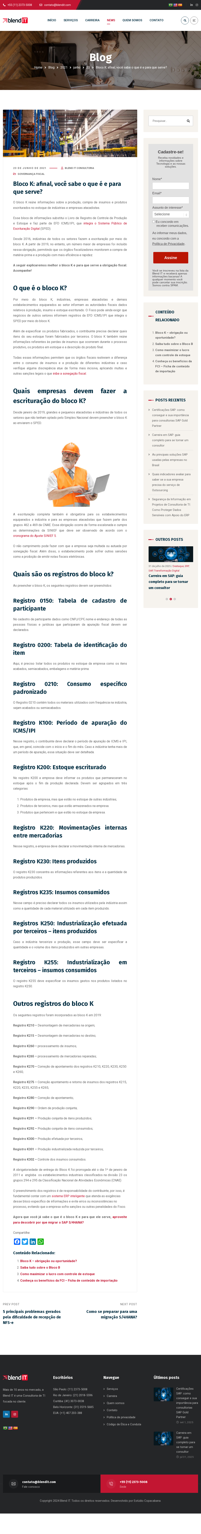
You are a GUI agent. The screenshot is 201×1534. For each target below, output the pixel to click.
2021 (64, 67)
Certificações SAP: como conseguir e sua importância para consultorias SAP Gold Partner (187, 1403)
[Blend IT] (15, 20)
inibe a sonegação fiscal (69, 373)
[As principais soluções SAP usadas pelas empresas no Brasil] (170, 554)
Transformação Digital (174, 570)
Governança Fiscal (31, 173)
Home (38, 67)
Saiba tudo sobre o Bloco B (40, 1267)
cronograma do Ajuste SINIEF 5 (34, 536)
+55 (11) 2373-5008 (133, 1482)
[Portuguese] (171, 5)
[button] (167, 599)
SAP (158, 570)
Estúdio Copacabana (147, 1501)
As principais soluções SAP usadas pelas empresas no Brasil (170, 460)
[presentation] (150, 599)
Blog (51, 67)
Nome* (157, 179)
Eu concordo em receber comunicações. (172, 223)
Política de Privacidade (168, 243)
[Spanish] (180, 5)
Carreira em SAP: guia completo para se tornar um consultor (170, 440)
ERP (187, 566)
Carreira (112, 1396)
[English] (175, 5)
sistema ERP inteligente (68, 1196)
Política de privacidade (121, 1417)
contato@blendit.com (39, 1482)
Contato (112, 1410)
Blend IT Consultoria (79, 168)
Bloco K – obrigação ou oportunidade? (48, 1261)
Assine (170, 258)
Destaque (178, 566)
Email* (157, 193)
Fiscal (151, 570)
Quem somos (115, 1403)
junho (76, 67)
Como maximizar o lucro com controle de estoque (57, 1274)
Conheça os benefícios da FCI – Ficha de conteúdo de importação (69, 1280)
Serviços (112, 1389)
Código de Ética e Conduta (124, 1424)
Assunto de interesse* (167, 207)
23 (88, 67)
